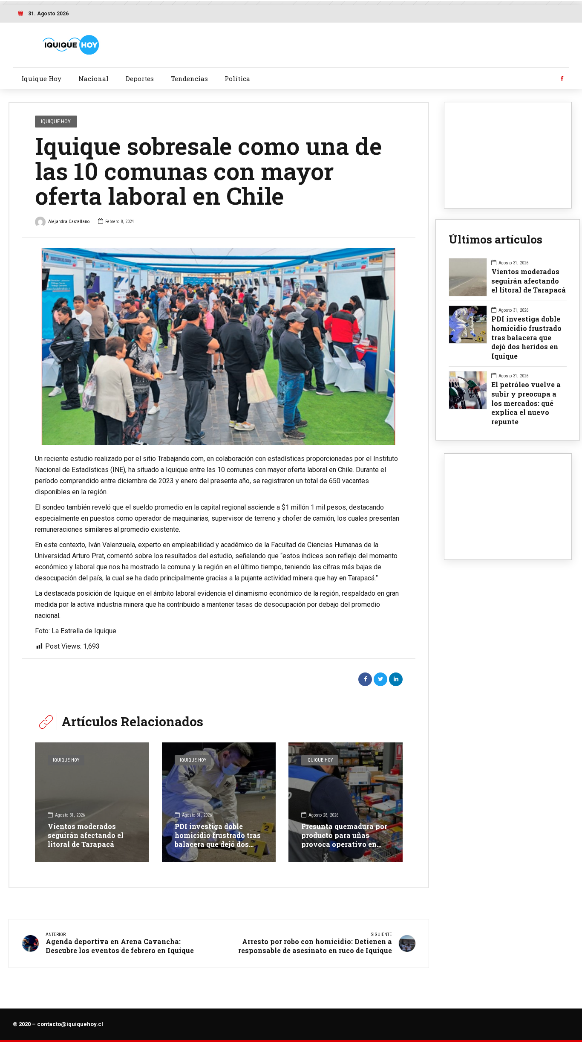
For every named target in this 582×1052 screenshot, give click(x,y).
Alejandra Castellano (68, 221)
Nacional (93, 78)
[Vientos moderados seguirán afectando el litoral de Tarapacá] (92, 802)
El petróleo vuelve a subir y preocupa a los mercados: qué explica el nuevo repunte (526, 403)
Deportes (140, 78)
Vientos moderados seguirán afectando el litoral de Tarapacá (86, 835)
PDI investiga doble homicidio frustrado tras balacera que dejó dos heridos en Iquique (218, 839)
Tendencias (189, 78)
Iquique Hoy (41, 78)
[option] (218, 346)
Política (237, 78)
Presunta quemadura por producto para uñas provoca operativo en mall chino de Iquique (344, 839)
